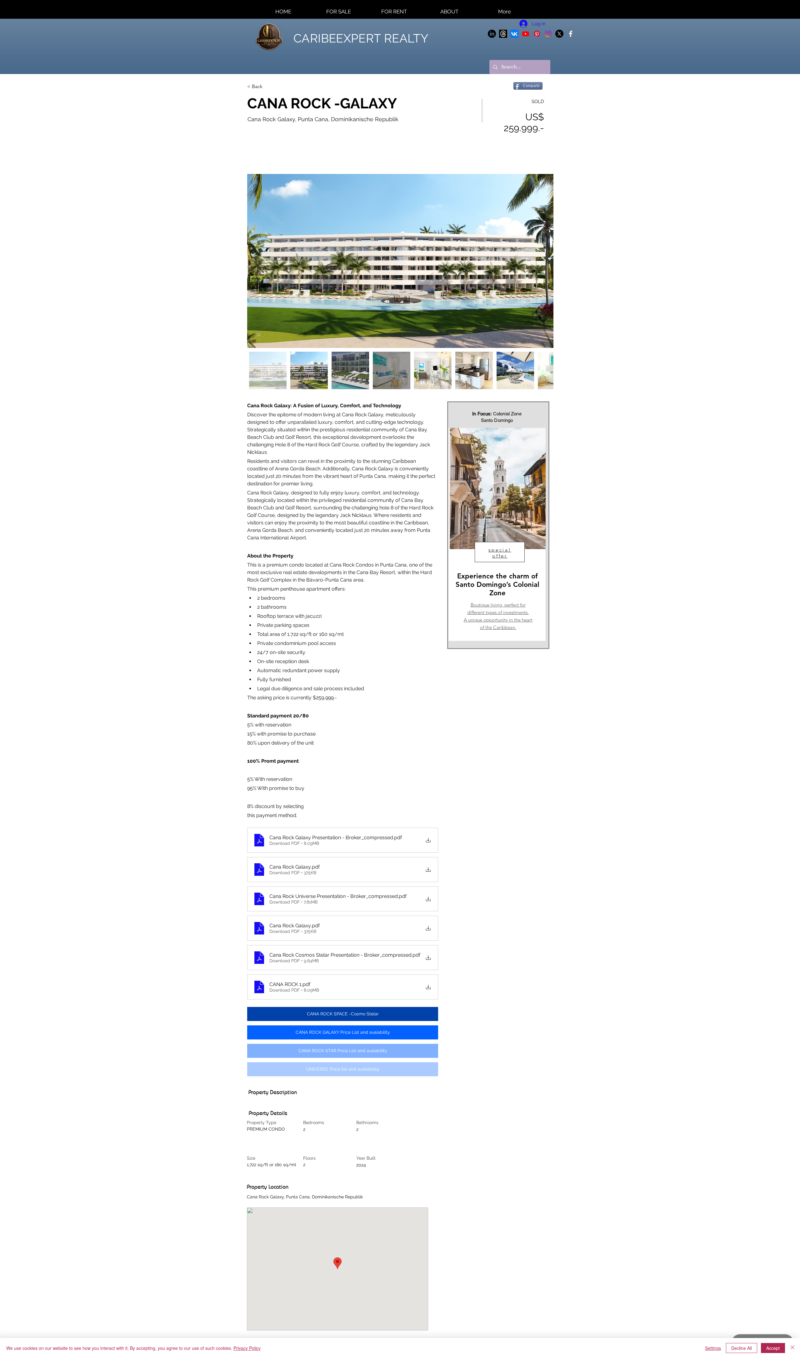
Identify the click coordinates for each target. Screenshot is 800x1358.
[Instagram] (548, 34)
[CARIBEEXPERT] (571, 34)
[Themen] (503, 34)
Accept (773, 1348)
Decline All (741, 1348)
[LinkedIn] (492, 34)
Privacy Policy (247, 1348)
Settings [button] (713, 1348)
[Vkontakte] (514, 34)
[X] (559, 34)
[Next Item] (542, 261)
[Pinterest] (537, 34)
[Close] (792, 1348)
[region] (497, 534)
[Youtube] (526, 34)
